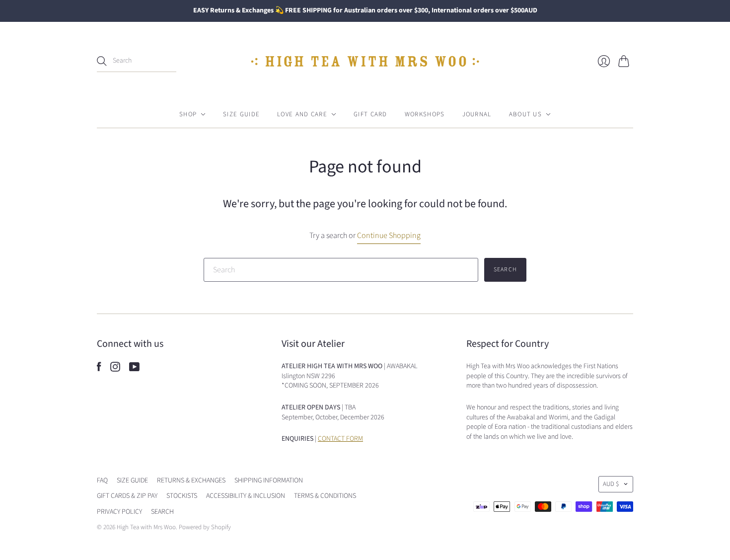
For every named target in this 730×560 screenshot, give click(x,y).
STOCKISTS (181, 496)
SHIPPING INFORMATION (268, 480)
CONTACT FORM (340, 439)
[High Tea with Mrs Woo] (365, 61)
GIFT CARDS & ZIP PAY (127, 496)
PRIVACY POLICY (119, 512)
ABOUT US (525, 114)
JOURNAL (477, 114)
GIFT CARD (370, 114)
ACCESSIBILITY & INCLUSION (245, 496)
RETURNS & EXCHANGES (191, 480)
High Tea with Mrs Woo (146, 527)
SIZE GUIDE (241, 114)
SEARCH (162, 512)
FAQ (102, 480)
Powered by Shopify (205, 527)
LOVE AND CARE (302, 114)
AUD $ (611, 484)
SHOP (188, 114)
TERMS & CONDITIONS (325, 496)
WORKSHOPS (425, 114)
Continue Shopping (389, 235)
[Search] (102, 61)
